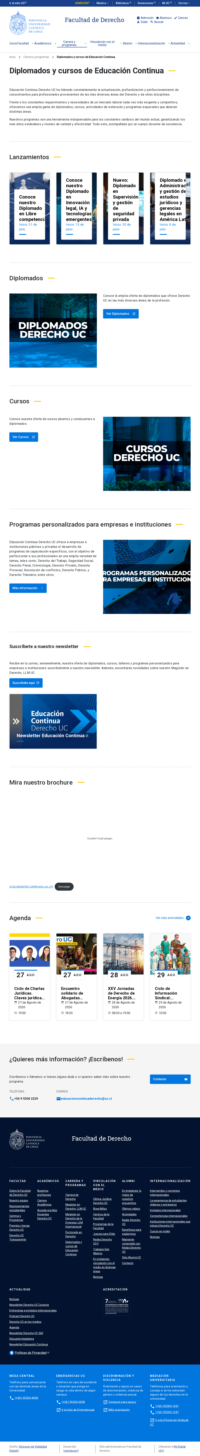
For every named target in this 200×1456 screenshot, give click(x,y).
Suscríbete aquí (25, 683)
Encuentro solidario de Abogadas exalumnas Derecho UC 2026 (72, 993)
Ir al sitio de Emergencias (78, 1409)
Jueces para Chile (104, 1233)
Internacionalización (154, 43)
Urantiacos (70, 1450)
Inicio (13, 43)
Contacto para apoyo (122, 1401)
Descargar (64, 886)
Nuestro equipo (18, 1200)
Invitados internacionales (165, 1210)
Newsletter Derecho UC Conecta (29, 1304)
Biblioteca (122, 3)
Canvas (181, 18)
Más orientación (119, 1409)
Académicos (45, 43)
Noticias (98, 1277)
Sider (142, 22)
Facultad (25, 43)
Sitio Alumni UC (131, 1257)
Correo (184, 3)
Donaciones (146, 3)
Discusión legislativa (21, 1338)
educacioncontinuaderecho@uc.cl (86, 1098)
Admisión (81, 3)
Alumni (130, 43)
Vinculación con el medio (106, 43)
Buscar (156, 22)
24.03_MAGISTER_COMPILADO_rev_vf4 (31, 886)
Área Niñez (100, 1208)
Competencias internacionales (169, 1215)
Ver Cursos (23, 437)
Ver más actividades (173, 918)
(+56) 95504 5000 (73, 1401)
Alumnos (164, 18)
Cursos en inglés (160, 1231)
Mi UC (166, 3)
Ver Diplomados (121, 314)
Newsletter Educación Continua (28, 1344)
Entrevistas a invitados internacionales (33, 1310)
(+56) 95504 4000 (26, 1397)
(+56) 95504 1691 (167, 1405)
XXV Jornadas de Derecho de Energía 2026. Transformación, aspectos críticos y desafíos (123, 993)
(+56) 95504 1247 (167, 1412)
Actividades (129, 1214)
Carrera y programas (74, 43)
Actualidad (180, 43)
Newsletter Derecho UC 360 (26, 1333)
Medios (102, 3)
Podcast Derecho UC (22, 1316)
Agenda (14, 1327)
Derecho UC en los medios (25, 1321)
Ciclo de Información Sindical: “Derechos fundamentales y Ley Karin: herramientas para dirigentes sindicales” (170, 993)
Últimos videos (131, 1208)
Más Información (28, 588)
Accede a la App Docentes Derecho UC (47, 1214)
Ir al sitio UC (17, 3)
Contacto (170, 1079)
